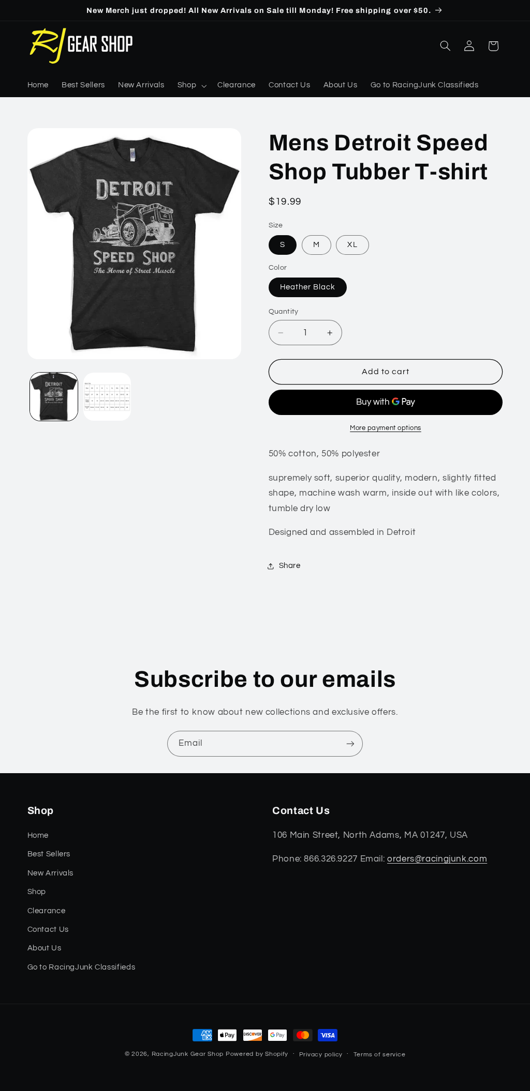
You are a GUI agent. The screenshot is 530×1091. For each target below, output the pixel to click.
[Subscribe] (350, 743)
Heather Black (308, 287)
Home (38, 835)
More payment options (385, 428)
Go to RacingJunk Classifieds (81, 967)
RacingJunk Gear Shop (188, 1054)
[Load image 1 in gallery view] (54, 396)
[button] (191, 85)
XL (352, 245)
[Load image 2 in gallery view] (107, 396)
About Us (44, 948)
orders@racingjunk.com (437, 859)
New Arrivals (50, 873)
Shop (37, 892)
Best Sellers (49, 854)
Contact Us (48, 929)
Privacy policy (321, 1054)
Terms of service (380, 1054)
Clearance (46, 911)
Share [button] (290, 566)
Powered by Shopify (257, 1054)
